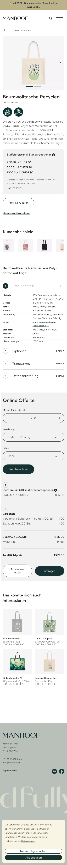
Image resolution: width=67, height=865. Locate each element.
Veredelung (9, 429)
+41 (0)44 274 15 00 (12, 758)
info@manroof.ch (12, 762)
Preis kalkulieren (18, 202)
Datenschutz (28, 841)
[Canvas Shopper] (49, 627)
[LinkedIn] (54, 771)
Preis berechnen (18, 469)
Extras (6, 448)
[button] (29, 86)
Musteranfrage (17, 571)
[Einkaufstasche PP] (17, 667)
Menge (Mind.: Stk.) (15, 410)
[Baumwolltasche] (17, 627)
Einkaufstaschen (22, 30)
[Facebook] (61, 771)
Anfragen (49, 571)
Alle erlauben (33, 857)
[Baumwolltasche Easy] (49, 667)
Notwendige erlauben (33, 851)
